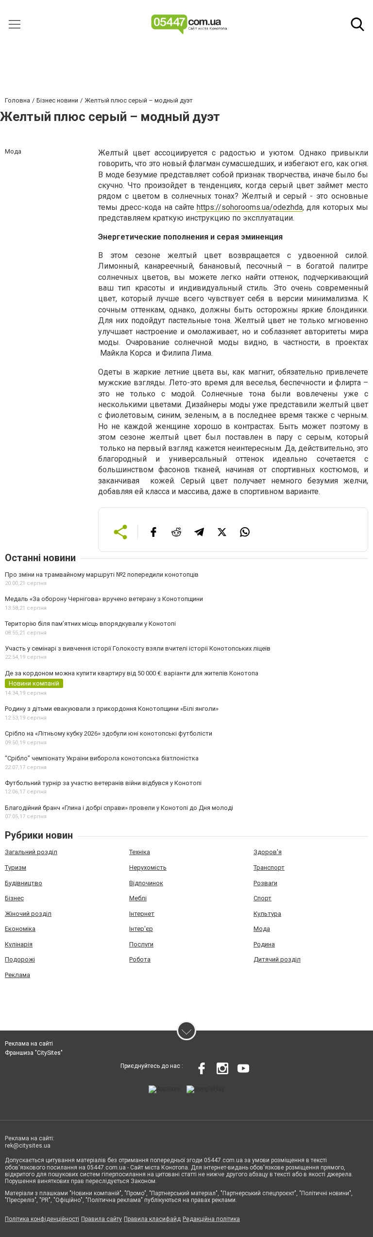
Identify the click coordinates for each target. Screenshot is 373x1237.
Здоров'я (268, 852)
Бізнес (14, 898)
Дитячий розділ (277, 959)
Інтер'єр (141, 928)
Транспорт (269, 867)
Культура (267, 913)
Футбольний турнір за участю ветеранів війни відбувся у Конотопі (103, 783)
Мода (262, 928)
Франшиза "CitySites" (34, 1052)
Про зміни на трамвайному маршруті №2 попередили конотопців (102, 574)
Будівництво (23, 883)
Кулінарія (19, 944)
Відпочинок (146, 883)
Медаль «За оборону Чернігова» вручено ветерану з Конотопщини (104, 598)
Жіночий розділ (28, 913)
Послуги (141, 944)
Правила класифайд (152, 1219)
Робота (140, 959)
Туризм (15, 867)
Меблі (138, 898)
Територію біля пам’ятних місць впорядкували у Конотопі (90, 623)
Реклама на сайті (29, 1043)
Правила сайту (101, 1219)
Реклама (17, 975)
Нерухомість (148, 867)
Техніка (139, 852)
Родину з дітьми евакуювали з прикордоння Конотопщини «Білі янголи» (112, 708)
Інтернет (141, 913)
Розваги (265, 883)
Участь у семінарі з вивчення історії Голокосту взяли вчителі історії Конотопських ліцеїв (138, 648)
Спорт (262, 898)
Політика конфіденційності (42, 1219)
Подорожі (20, 959)
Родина (264, 944)
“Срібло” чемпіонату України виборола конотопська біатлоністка (102, 758)
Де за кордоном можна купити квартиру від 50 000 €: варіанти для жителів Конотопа (131, 673)
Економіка (20, 928)
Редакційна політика (211, 1219)
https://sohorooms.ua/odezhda (250, 207)
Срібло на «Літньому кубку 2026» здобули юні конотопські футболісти (108, 733)
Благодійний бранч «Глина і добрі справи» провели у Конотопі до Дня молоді (119, 807)
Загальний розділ (31, 852)
